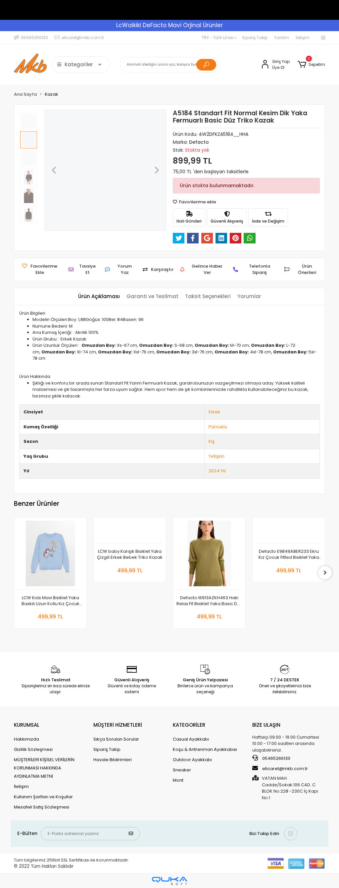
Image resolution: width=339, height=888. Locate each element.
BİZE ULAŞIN (266, 724)
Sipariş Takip (254, 37)
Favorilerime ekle (197, 202)
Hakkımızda (26, 739)
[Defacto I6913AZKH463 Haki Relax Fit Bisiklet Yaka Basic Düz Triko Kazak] (209, 555)
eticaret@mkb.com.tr (284, 768)
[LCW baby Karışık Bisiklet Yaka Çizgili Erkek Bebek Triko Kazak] (130, 532)
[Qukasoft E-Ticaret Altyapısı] (169, 881)
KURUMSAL (26, 724)
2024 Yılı (217, 471)
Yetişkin (216, 456)
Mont (178, 780)
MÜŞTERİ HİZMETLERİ (117, 724)
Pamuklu (218, 427)
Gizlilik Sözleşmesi (33, 749)
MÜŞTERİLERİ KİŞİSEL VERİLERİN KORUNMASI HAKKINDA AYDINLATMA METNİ (44, 768)
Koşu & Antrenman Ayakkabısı (205, 749)
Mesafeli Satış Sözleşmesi (41, 807)
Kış (212, 441)
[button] (311, 64)
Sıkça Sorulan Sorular (116, 739)
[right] (325, 572)
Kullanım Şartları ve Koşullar (43, 797)
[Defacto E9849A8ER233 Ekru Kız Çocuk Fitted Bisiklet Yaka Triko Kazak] (288, 532)
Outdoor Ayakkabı (192, 760)
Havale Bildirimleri (112, 760)
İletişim (303, 37)
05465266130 (275, 758)
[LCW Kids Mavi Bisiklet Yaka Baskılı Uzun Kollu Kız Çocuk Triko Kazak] (50, 555)
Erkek (214, 412)
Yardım (281, 37)
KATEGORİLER (189, 724)
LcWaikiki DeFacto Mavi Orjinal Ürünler (169, 25)
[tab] (99, 296)
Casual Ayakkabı (191, 739)
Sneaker (182, 770)
